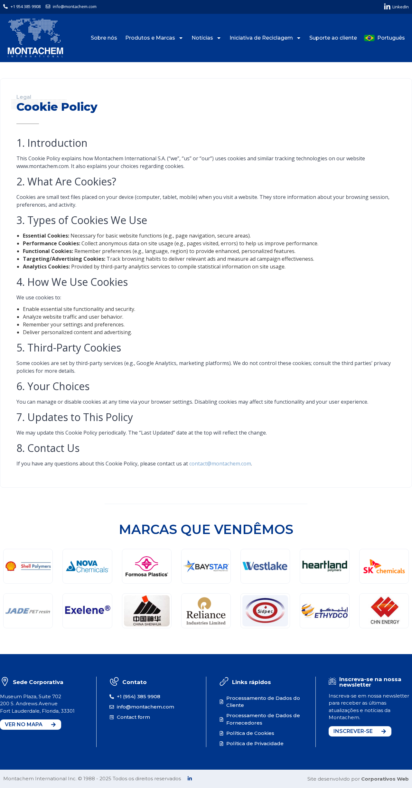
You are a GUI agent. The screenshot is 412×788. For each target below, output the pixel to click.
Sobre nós (104, 38)
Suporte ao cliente (333, 38)
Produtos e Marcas (150, 38)
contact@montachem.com (220, 463)
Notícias (202, 38)
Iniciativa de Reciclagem (261, 38)
